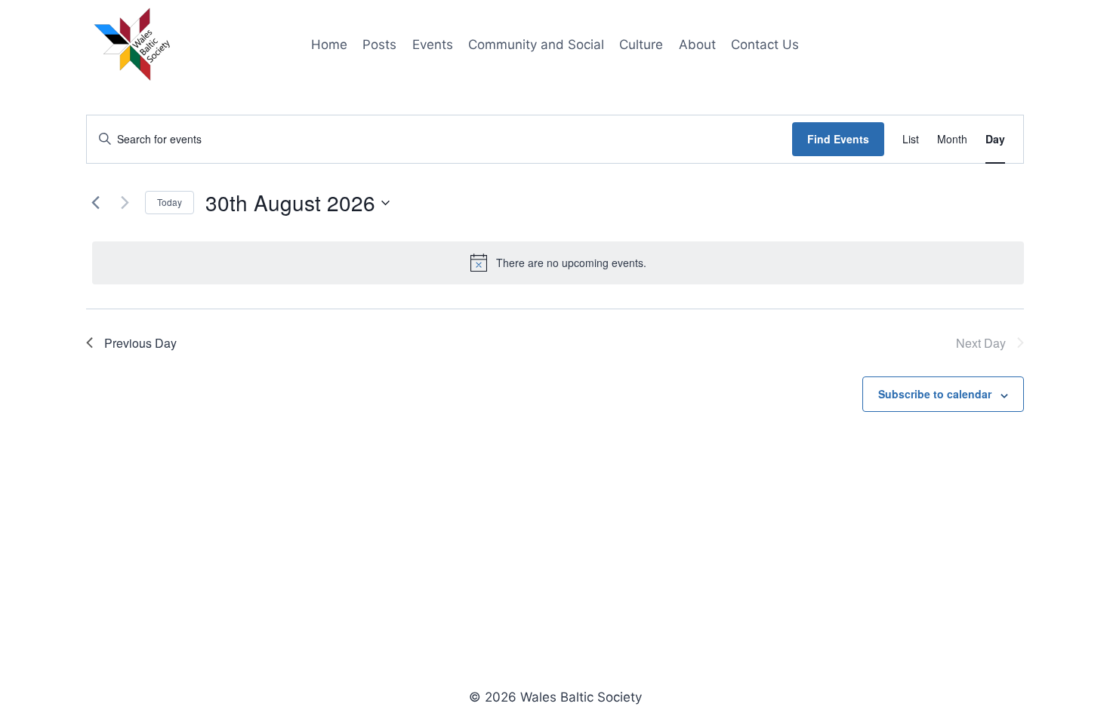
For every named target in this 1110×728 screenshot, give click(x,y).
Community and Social (536, 44)
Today (169, 201)
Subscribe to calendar (934, 393)
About (697, 44)
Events (432, 44)
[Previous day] (95, 203)
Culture (641, 44)
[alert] (558, 262)
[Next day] (125, 203)
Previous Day (140, 343)
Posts (379, 44)
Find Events (838, 138)
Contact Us (765, 44)
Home (329, 44)
